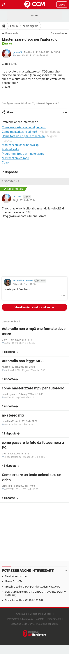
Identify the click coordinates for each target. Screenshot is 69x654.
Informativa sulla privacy (20, 619)
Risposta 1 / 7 (10, 181)
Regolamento (54, 619)
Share (9, 112)
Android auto (10, 149)
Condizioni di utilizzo (41, 613)
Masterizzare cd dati (16, 576)
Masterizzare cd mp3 (15, 158)
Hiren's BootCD (13, 581)
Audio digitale (30, 26)
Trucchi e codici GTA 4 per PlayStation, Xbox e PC (32, 586)
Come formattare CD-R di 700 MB (24, 600)
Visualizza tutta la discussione (33, 307)
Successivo (57, 33)
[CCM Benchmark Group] (34, 634)
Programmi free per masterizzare (23, 153)
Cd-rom (6, 162)
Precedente (11, 33)
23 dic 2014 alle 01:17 (37, 55)
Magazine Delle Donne (23, 624)
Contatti (40, 619)
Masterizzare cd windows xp (20, 145)
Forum (14, 26)
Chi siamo (21, 613)
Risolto (8, 43)
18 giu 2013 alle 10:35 (24, 284)
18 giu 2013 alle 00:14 (24, 200)
